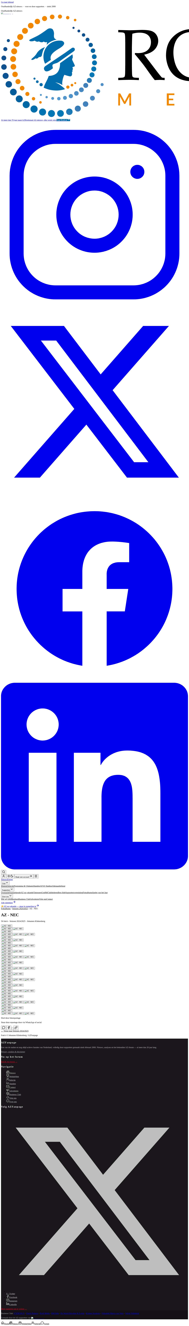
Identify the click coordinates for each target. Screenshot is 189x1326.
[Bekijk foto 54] (6, 1013)
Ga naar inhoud (7, 2)
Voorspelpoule (15, 892)
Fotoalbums (87, 892)
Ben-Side (61, 892)
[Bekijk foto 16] (6, 951)
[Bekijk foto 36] (6, 982)
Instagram (13, 1301)
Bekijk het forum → (9, 1062)
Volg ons (42, 899)
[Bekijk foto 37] (6, 985)
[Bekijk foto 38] (18, 985)
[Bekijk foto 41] (18, 990)
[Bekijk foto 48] (18, 1002)
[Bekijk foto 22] (6, 959)
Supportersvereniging (74, 892)
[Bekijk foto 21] (29, 957)
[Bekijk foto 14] (29, 945)
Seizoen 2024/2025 (20, 909)
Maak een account (22, 877)
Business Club (24, 899)
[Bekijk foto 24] (18, 962)
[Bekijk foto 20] (18, 957)
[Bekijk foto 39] (6, 988)
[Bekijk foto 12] (6, 945)
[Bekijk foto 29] (6, 971)
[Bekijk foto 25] (6, 965)
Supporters (6, 890)
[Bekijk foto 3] (18, 928)
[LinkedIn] (94, 869)
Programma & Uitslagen (23, 886)
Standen (36, 886)
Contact (49, 899)
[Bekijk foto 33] (6, 979)
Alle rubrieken (7, 903)
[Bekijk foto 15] (6, 948)
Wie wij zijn (6, 899)
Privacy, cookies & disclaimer (13, 1052)
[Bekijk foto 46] (6, 999)
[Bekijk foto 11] (6, 942)
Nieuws (4, 879)
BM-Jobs (55, 1313)
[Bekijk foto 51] (6, 1007)
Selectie (10, 886)
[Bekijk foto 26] (6, 968)
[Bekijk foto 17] (18, 951)
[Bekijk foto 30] (6, 973)
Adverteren (34, 899)
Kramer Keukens (93, 1313)
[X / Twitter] (94, 494)
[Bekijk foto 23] (6, 962)
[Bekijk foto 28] (29, 968)
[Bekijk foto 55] (18, 1013)
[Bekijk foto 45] (18, 996)
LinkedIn (13, 1304)
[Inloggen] (3, 877)
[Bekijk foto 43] (6, 993)
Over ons (5, 897)
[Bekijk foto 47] (6, 1002)
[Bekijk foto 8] (6, 937)
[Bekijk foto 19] (6, 957)
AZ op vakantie (27, 892)
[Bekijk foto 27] (18, 968)
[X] (12, 1028)
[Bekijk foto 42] (29, 990)
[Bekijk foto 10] (18, 940)
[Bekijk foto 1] (6, 925)
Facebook (13, 1297)
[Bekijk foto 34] (18, 979)
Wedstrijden (14, 1076)
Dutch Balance (32, 1313)
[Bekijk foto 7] (29, 934)
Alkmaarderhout (58, 886)
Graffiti (44, 892)
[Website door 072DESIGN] (37, 1318)
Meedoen (14, 899)
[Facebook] (94, 681)
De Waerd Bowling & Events (72, 1313)
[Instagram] (94, 307)
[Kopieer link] (16, 1028)
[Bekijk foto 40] (6, 990)
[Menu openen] (35, 876)
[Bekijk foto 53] (6, 1010)
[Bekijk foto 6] (18, 934)
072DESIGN (19, 1313)
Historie (4, 886)
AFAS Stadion (46, 886)
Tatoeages (37, 892)
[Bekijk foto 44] (6, 996)
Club (3, 884)
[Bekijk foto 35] (29, 979)
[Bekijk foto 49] (29, 1002)
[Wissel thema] (10, 876)
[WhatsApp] (3, 1028)
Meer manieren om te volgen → (14, 1309)
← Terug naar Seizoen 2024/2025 (15, 1031)
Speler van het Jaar (100, 892)
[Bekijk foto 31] (18, 973)
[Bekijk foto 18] (6, 954)
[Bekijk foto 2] (6, 928)
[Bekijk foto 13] (18, 945)
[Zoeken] (3, 872)
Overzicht (5, 892)
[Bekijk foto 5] (6, 934)
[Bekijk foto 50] (6, 1005)
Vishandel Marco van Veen (113, 1313)
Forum (10, 879)
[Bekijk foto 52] (18, 1007)
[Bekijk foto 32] (6, 976)
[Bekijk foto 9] (6, 940)
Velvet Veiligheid (132, 1313)
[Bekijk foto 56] (29, 1013)
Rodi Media (45, 1313)
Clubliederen (52, 892)
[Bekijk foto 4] (6, 931)
